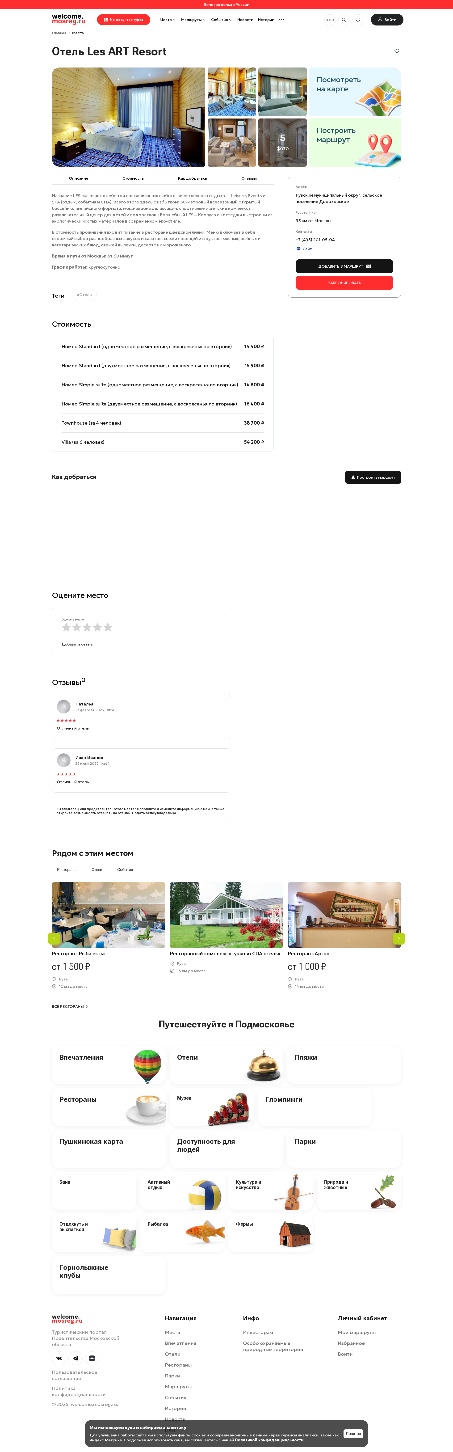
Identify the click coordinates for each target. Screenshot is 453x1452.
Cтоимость (133, 178)
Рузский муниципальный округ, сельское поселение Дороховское (339, 198)
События (219, 19)
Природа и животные (336, 1184)
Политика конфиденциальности (79, 1391)
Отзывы (249, 178)
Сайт (307, 248)
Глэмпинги (283, 1099)
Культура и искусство (248, 1184)
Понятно (353, 1434)
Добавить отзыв (77, 644)
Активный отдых (159, 1184)
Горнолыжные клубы (83, 1271)
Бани (64, 1182)
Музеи (184, 1098)
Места (166, 19)
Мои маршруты (357, 1332)
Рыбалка (158, 1224)
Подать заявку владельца (154, 813)
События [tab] (125, 870)
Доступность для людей (206, 1145)
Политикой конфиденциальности (269, 1440)
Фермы (244, 1224)
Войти (345, 1354)
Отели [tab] (97, 870)
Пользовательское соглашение (74, 1375)
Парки (305, 1141)
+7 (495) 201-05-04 (315, 239)
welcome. (67, 1319)
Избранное (351, 1343)
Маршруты (191, 19)
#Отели (84, 294)
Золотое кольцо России (226, 4)
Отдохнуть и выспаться (73, 1226)
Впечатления (81, 1057)
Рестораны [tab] (66, 870)
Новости (245, 19)
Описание (78, 178)
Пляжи (306, 1057)
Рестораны (78, 1099)
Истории (266, 19)
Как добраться (192, 178)
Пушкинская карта (91, 1141)
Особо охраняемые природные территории (273, 1346)
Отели (187, 1057)
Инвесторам (258, 1332)
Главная (59, 32)
